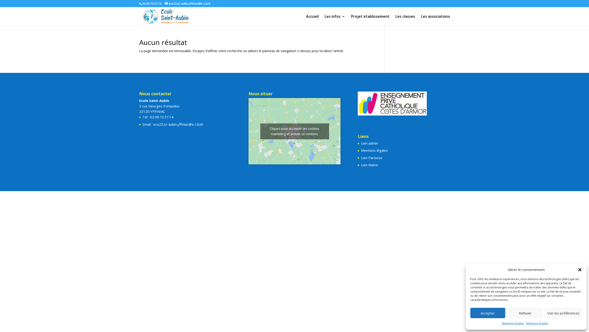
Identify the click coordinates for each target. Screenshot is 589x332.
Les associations (435, 17)
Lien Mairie (369, 165)
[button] (579, 269)
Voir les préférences (563, 313)
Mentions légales (513, 323)
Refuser (525, 313)
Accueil (312, 17)
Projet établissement (370, 17)
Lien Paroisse (371, 157)
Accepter (488, 313)
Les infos (333, 17)
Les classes (405, 17)
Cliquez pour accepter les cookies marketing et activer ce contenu (294, 131)
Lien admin (369, 143)
